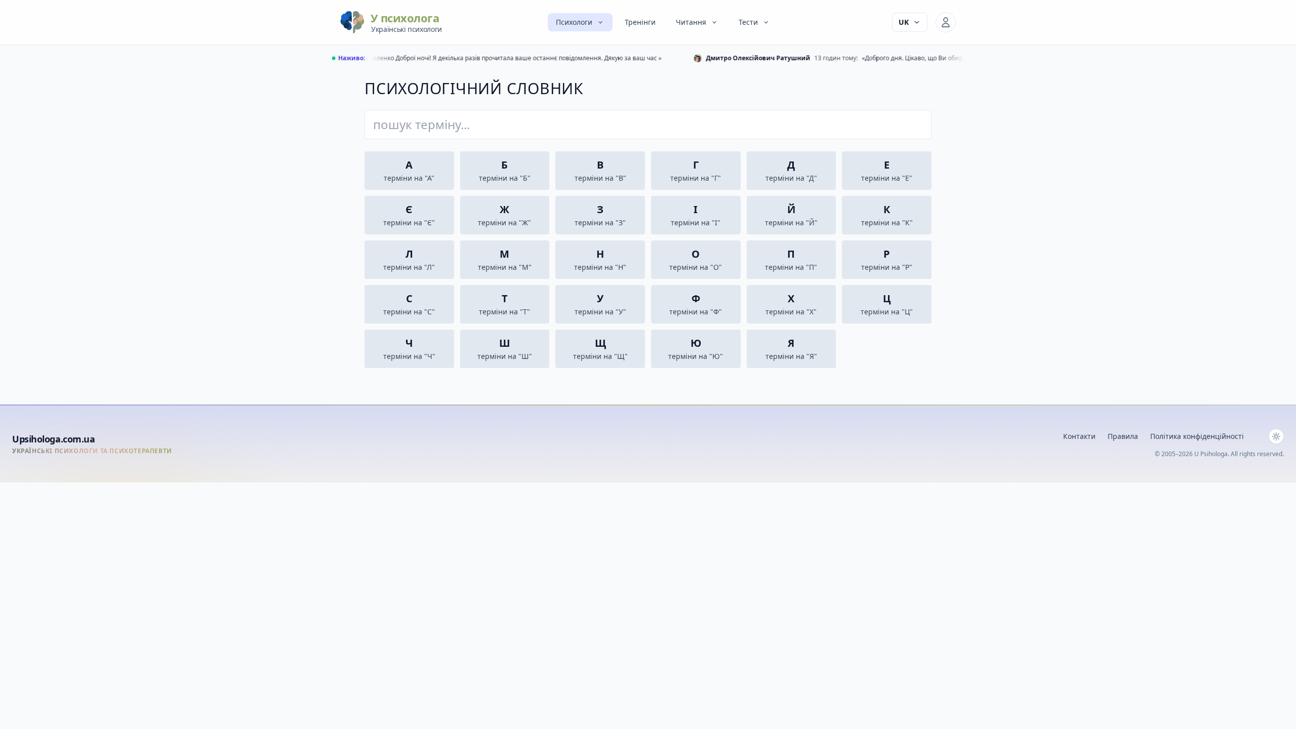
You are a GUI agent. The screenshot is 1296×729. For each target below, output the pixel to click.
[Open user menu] (946, 22)
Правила (1123, 436)
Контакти (1079, 436)
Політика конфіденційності (1197, 436)
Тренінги (640, 22)
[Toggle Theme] (1276, 436)
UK (904, 22)
